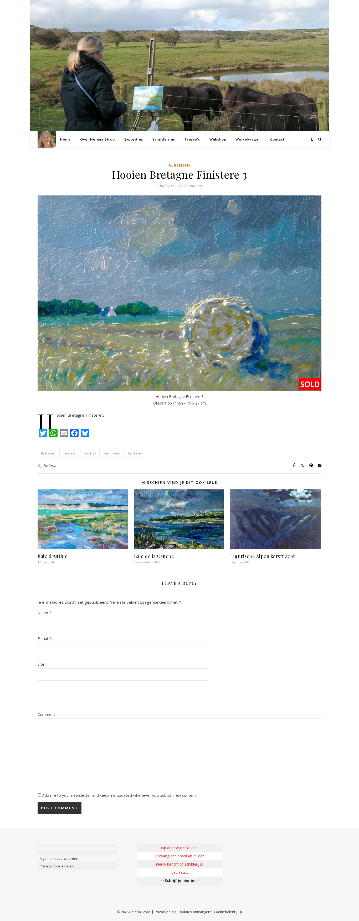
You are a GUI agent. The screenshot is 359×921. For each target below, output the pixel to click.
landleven (135, 453)
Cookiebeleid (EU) (228, 911)
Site (41, 664)
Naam (44, 612)
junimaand (112, 453)
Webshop (217, 139)
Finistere (69, 453)
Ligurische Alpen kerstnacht (262, 556)
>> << (179, 880)
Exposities (133, 139)
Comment (46, 714)
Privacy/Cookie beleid (57, 866)
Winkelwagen (248, 139)
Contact (277, 139)
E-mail (45, 638)
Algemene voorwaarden (59, 858)
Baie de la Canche (154, 556)
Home (65, 139)
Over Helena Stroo (97, 139)
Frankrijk (90, 453)
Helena (50, 465)
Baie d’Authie (53, 556)
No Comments (190, 185)
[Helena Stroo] (47, 139)
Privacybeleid (165, 911)
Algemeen (179, 165)
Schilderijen (164, 139)
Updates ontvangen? (195, 911)
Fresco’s (192, 139)
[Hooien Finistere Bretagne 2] (179, 293)
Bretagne (48, 453)
